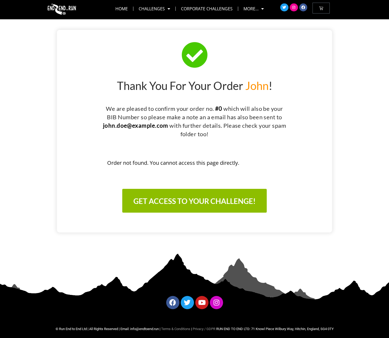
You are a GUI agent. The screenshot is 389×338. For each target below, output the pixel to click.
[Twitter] (284, 7)
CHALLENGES (152, 9)
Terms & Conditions (175, 329)
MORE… (251, 9)
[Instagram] (294, 7)
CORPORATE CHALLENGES (207, 9)
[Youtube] (202, 302)
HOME (121, 9)
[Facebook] (303, 7)
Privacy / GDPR (204, 329)
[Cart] (321, 8)
